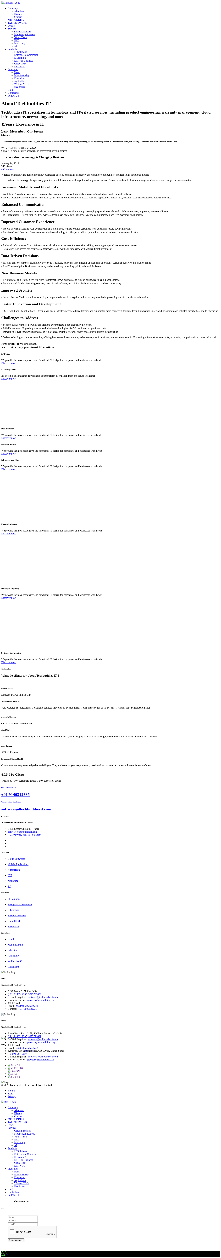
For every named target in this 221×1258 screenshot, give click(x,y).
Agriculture (20, 81)
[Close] (2, 1208)
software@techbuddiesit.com (22, 831)
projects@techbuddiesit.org (41, 1000)
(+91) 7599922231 (27, 1008)
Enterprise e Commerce (26, 54)
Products (12, 49)
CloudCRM (20, 63)
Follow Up (13, 95)
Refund (11, 1090)
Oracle (11, 25)
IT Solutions (20, 52)
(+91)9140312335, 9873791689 (24, 834)
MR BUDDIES (16, 19)
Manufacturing (21, 75)
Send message (16, 1240)
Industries (13, 69)
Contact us (13, 92)
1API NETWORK (17, 22)
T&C (10, 1093)
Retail (17, 72)
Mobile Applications (24, 34)
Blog (10, 89)
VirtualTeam (20, 37)
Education (19, 78)
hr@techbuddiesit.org (27, 1005)
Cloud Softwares (22, 31)
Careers (18, 17)
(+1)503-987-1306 (17, 1053)
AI (15, 46)
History (18, 14)
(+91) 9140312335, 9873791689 (24, 994)
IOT (16, 40)
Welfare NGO (21, 84)
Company (13, 8)
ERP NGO (19, 66)
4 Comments (7, 169)
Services (12, 28)
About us (19, 11)
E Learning (20, 57)
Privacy (12, 1096)
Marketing (19, 43)
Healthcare (19, 87)
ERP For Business (23, 60)
